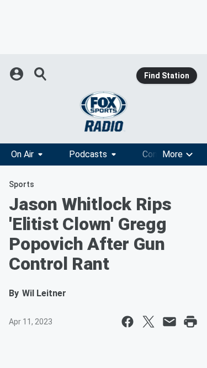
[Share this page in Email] (169, 321)
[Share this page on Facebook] (127, 321)
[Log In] (17, 74)
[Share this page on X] (148, 321)
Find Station (166, 75)
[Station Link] (103, 111)
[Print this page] (190, 321)
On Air (22, 154)
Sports (21, 184)
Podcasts (88, 154)
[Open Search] (40, 74)
